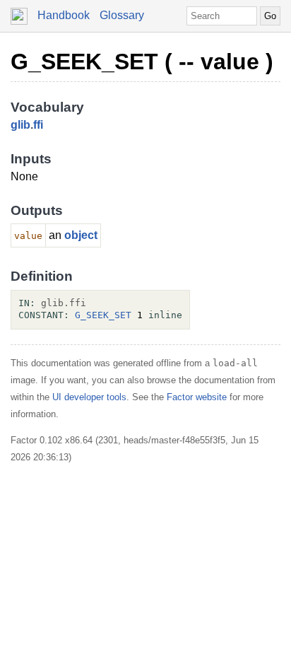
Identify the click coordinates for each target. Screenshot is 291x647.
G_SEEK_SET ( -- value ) (142, 61)
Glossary (122, 15)
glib (20, 125)
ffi (38, 125)
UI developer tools (89, 397)
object (80, 235)
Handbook (63, 15)
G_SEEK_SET (103, 315)
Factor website (197, 397)
